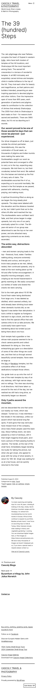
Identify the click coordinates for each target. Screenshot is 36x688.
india (13, 484)
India (3, 60)
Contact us (5, 594)
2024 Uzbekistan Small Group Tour (14, 649)
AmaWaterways (7, 641)
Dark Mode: (28, 685)
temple (27, 484)
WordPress (21, 680)
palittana (21, 484)
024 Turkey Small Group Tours (13, 647)
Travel (18, 481)
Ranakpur (14, 364)
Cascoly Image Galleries (10, 655)
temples (4, 486)
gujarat (9, 484)
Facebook (14, 634)
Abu (6, 364)
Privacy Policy (6, 676)
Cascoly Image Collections (23, 658)
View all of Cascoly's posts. (20, 551)
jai (17, 484)
